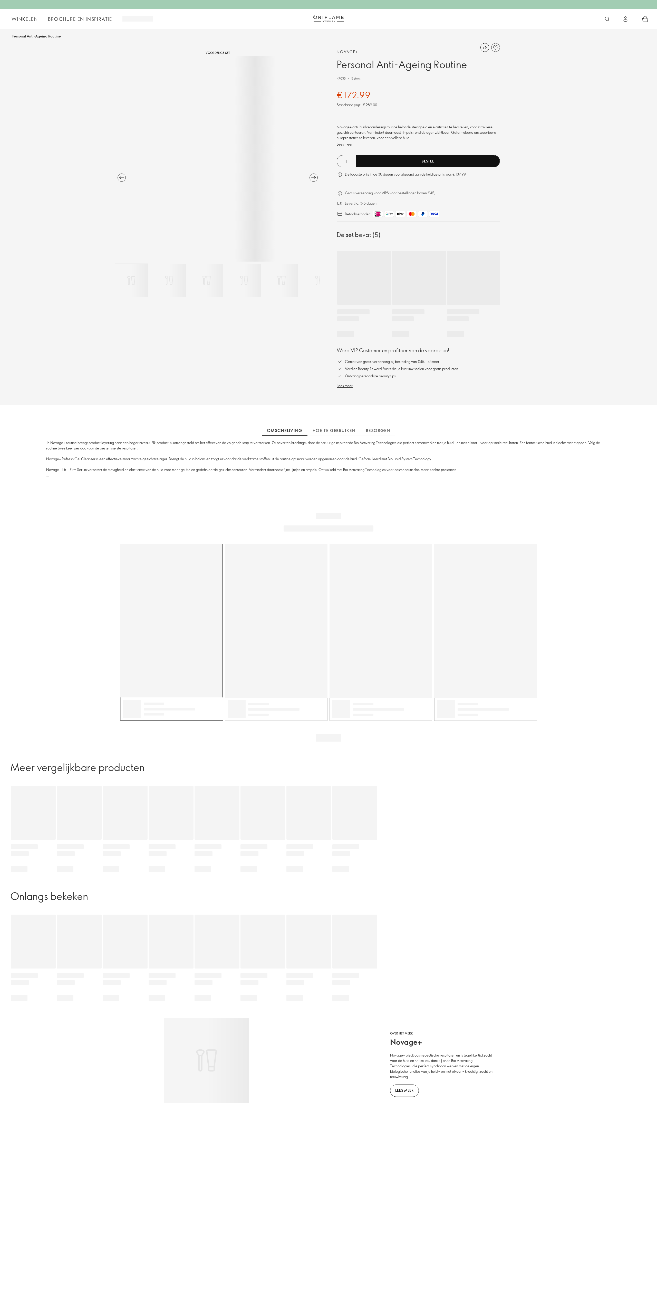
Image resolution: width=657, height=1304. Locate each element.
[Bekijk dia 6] (319, 280)
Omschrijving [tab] (284, 430)
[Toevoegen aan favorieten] (495, 47)
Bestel (428, 161)
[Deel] (484, 47)
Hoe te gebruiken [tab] (334, 430)
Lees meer (345, 144)
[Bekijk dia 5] (281, 280)
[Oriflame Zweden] (328, 18)
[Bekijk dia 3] (206, 280)
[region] (217, 159)
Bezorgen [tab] (378, 430)
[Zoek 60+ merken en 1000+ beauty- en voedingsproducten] (607, 19)
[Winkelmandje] (645, 19)
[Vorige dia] (122, 178)
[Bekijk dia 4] (244, 280)
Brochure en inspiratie (80, 19)
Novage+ (347, 51)
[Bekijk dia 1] (131, 280)
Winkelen (25, 19)
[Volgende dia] (314, 178)
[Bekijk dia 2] (169, 280)
